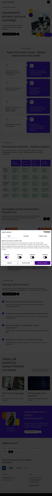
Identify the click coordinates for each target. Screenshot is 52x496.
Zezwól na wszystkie (42, 262)
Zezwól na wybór (26, 262)
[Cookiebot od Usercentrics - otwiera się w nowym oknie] (44, 232)
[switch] (20, 257)
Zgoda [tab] (9, 236)
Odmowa (9, 262)
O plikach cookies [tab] (43, 236)
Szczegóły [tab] (26, 236)
